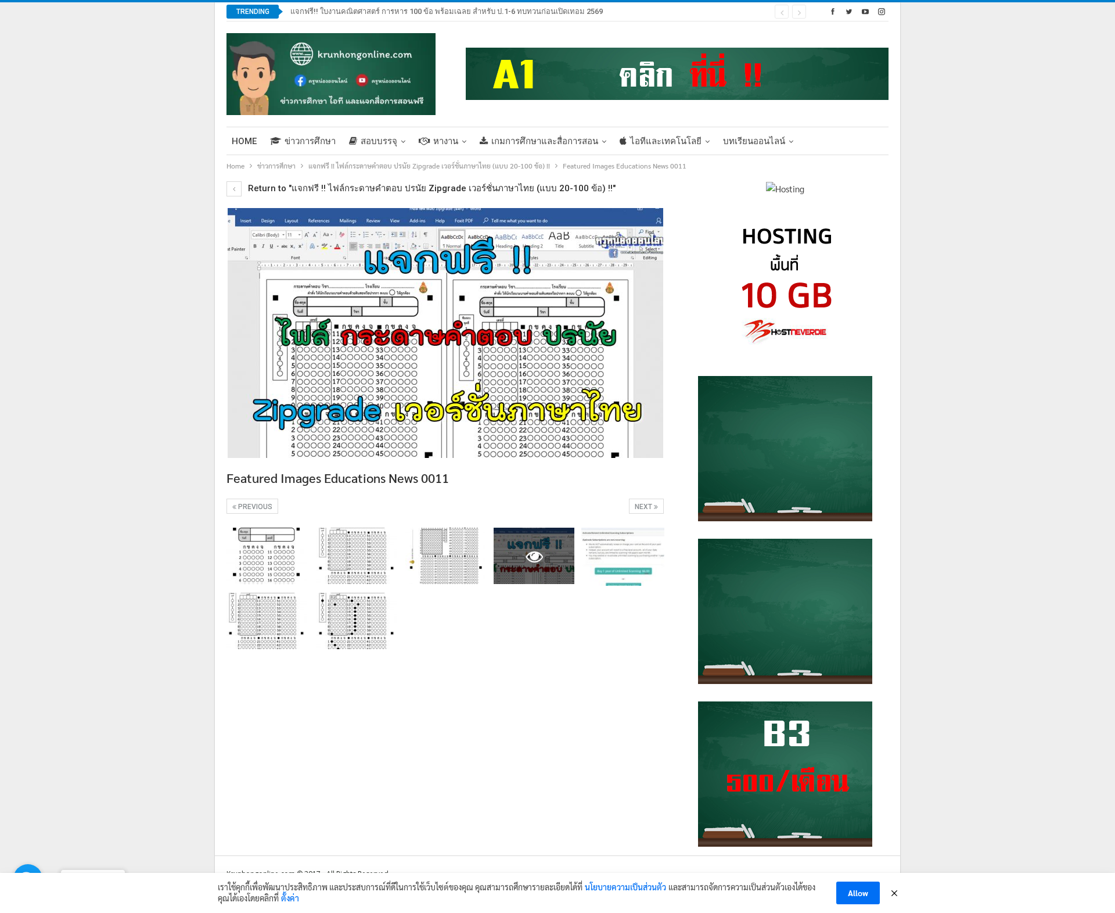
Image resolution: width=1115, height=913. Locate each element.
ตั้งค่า (290, 898)
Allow (858, 892)
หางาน (445, 141)
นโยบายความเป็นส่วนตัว (625, 887)
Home (244, 141)
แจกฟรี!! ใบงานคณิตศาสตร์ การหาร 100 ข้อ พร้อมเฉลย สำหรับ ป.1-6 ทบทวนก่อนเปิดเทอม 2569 (446, 11)
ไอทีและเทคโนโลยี (666, 141)
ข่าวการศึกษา (310, 141)
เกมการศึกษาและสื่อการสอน (544, 141)
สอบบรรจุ (379, 141)
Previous (254, 507)
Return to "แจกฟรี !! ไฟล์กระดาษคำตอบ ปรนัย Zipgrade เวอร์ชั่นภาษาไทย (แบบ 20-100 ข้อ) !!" (431, 188)
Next (644, 507)
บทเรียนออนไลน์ (754, 141)
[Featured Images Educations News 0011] (266, 556)
